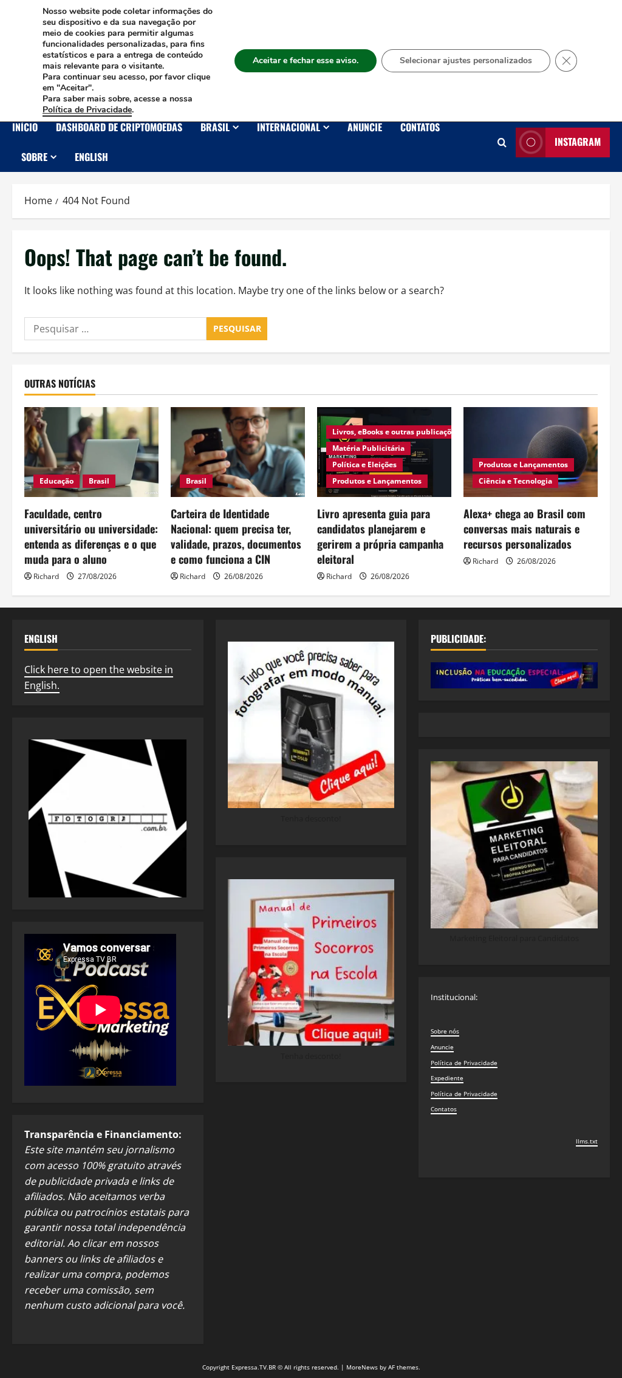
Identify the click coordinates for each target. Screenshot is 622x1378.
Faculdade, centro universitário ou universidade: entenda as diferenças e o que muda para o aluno (91, 536)
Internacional (288, 127)
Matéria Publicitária (368, 448)
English (91, 156)
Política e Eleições (364, 464)
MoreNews (362, 1367)
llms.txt (587, 1141)
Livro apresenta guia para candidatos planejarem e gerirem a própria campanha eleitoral (380, 536)
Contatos (420, 127)
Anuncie (364, 127)
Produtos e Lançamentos (377, 481)
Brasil (215, 127)
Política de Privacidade (464, 1062)
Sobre (34, 156)
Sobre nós (445, 1031)
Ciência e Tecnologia (515, 481)
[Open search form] (502, 142)
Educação (56, 481)
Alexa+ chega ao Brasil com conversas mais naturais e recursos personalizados (524, 529)
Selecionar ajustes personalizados (466, 60)
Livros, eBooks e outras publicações (395, 432)
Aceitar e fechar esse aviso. (305, 60)
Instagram (578, 141)
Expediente (447, 1078)
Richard (46, 576)
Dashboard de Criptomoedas (119, 127)
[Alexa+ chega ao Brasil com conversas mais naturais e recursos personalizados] (530, 451)
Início (25, 127)
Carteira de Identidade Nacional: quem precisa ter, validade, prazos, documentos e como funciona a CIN (236, 536)
